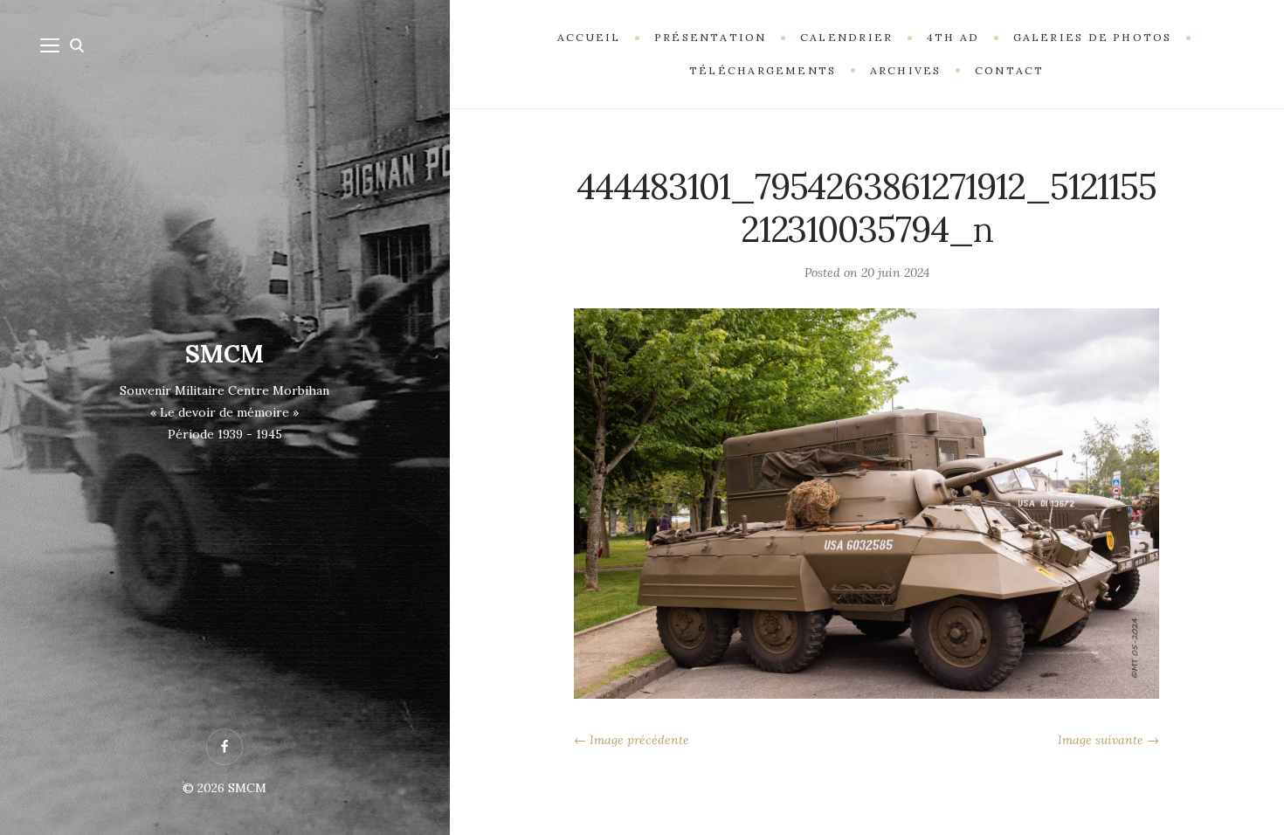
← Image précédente (631, 740)
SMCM (224, 353)
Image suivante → (1108, 740)
